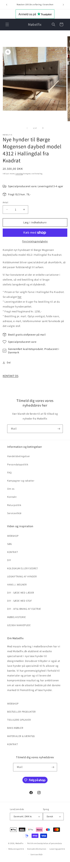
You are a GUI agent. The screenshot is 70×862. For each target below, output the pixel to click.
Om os (11, 488)
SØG (9, 544)
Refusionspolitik (16, 849)
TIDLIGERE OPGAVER (19, 719)
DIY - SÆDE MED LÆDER (20, 592)
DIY (9, 560)
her (20, 296)
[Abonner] (59, 429)
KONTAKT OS (10, 376)
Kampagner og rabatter (20, 480)
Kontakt (12, 496)
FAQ (9, 472)
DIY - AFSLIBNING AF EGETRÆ (24, 608)
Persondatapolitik (17, 464)
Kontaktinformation (36, 849)
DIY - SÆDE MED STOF (19, 600)
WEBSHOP (12, 535)
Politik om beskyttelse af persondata (44, 843)
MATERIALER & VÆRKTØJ (21, 736)
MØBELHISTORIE (16, 617)
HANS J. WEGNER (17, 584)
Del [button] (9, 362)
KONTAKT (12, 552)
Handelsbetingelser (18, 456)
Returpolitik (14, 505)
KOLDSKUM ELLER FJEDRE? (22, 568)
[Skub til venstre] (27, 128)
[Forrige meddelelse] (7, 5)
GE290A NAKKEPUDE (19, 625)
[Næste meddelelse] (63, 5)
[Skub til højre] (43, 128)
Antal (5, 202)
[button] (7, 24)
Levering (19, 173)
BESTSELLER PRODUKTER (21, 711)
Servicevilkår (14, 513)
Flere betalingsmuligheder (35, 241)
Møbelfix (19, 843)
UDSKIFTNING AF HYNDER (22, 576)
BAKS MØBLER (15, 727)
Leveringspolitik (57, 849)
